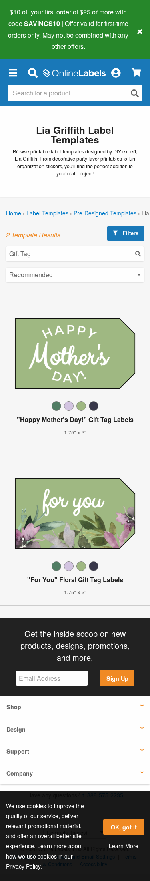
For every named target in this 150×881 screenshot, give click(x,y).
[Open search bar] (32, 72)
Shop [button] (13, 707)
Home (13, 213)
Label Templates (47, 213)
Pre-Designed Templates (105, 213)
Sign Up (117, 678)
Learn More (123, 846)
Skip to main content (29, 40)
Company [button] (19, 773)
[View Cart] (136, 72)
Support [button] (17, 751)
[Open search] (135, 93)
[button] (12, 72)
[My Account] (116, 72)
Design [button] (16, 729)
